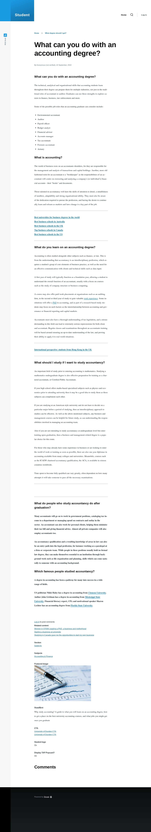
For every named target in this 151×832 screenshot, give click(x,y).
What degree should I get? (55, 33)
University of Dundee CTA (45, 731)
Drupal (46, 797)
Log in (144, 15)
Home (36, 33)
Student (22, 15)
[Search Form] (132, 15)
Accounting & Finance (43, 656)
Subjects (38, 646)
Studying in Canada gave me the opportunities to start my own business (64, 635)
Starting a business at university (47, 632)
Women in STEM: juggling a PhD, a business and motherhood (60, 629)
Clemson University (97, 592)
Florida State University (81, 605)
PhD (55, 302)
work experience (91, 298)
